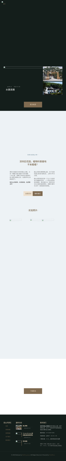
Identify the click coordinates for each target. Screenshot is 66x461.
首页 (7, 426)
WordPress (52, 455)
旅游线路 (8, 429)
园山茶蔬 (49, 77)
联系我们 (8, 440)
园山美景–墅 (51, 91)
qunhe (9, 86)
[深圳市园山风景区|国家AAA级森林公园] (4, 4)
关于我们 (8, 436)
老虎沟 (14, 177)
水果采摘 (10, 90)
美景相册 (8, 433)
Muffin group (26, 455)
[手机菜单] (63, 3)
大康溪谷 (27, 175)
